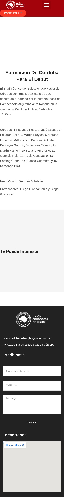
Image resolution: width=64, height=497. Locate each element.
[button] (46, 5)
